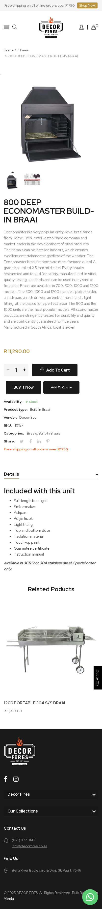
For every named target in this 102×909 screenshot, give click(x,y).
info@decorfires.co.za (29, 846)
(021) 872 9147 (23, 840)
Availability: (13, 401)
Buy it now (23, 387)
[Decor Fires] (51, 27)
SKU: (8, 425)
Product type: (15, 409)
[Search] (14, 27)
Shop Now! (87, 5)
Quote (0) (98, 677)
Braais (32, 433)
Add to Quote (61, 387)
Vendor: (10, 417)
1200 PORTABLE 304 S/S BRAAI (34, 703)
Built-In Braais (49, 433)
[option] (12, 181)
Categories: (14, 433)
